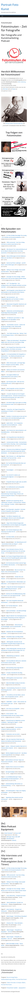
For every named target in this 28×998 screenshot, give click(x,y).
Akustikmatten (10, 838)
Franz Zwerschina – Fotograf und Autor (16, 895)
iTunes (13, 89)
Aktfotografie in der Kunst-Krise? (14, 678)
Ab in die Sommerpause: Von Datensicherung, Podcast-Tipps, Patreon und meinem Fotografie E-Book (12, 493)
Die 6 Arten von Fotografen (13, 708)
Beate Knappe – (11, 936)
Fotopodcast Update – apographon (16, 988)
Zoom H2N (17, 833)
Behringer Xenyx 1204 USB (13, 836)
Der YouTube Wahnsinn (12, 605)
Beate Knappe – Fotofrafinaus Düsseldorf (17, 916)
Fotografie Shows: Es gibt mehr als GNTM (16, 482)
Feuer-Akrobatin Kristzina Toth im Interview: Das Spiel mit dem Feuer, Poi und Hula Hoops (13, 551)
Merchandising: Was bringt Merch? (14, 667)
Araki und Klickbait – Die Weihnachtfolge (16, 610)
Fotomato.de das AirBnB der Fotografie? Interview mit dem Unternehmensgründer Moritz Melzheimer (13, 451)
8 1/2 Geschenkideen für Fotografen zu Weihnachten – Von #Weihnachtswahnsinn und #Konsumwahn (13, 355)
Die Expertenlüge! (10, 771)
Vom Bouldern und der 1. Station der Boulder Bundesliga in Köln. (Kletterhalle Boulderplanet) (13, 326)
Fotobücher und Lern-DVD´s (13, 734)
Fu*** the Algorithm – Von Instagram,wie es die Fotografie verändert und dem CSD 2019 (13, 285)
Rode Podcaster (8, 833)
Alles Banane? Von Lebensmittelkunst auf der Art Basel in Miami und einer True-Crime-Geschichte (14, 251)
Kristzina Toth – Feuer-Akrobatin (14, 923)
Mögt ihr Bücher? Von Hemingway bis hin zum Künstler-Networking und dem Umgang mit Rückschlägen (13, 617)
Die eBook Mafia (10, 536)
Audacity (14, 840)
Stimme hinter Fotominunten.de (13, 123)
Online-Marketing (22, 82)
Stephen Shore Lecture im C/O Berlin (15, 766)
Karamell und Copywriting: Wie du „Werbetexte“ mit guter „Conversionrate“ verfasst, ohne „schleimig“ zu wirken (13, 502)
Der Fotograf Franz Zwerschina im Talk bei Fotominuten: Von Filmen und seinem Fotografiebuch (13, 349)
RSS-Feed (5, 89)
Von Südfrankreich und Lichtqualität (15, 487)
